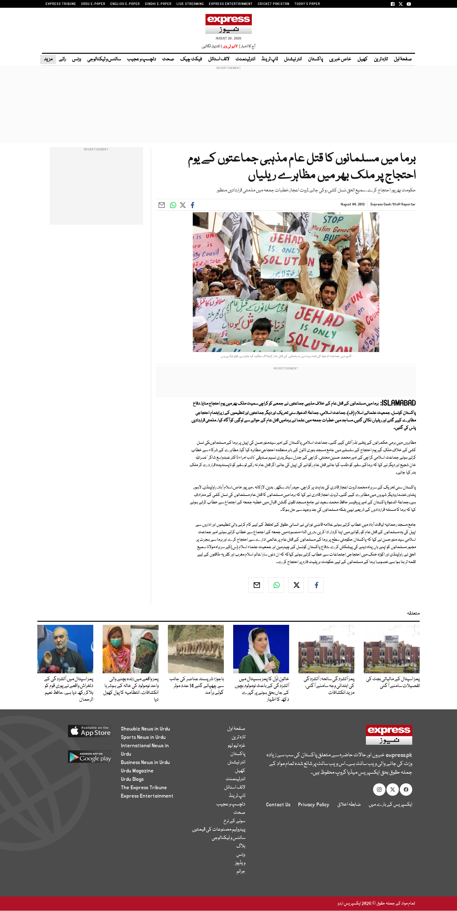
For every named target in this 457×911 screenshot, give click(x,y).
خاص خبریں (340, 59)
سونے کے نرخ (234, 821)
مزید (48, 59)
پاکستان (315, 59)
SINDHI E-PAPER (158, 4)
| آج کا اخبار (246, 46)
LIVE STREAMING (190, 4)
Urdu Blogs (132, 779)
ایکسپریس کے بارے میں (390, 804)
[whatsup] (276, 585)
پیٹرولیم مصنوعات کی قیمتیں (218, 829)
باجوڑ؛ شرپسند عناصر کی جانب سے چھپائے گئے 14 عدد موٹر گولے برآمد (196, 686)
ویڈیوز (240, 863)
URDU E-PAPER (93, 4)
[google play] (78, 758)
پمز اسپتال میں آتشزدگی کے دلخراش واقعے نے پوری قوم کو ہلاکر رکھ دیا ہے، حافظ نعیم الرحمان (68, 689)
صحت (168, 59)
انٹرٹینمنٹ (245, 59)
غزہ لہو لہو (236, 745)
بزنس (76, 59)
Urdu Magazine (137, 771)
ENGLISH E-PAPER (125, 4)
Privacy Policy (314, 804)
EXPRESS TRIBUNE (61, 4)
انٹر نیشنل (293, 59)
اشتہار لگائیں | (212, 46)
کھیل (363, 59)
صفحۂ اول (403, 59)
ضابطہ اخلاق (349, 804)
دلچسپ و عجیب (141, 59)
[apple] (78, 733)
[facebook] (316, 585)
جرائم (241, 871)
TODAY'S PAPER (307, 4)
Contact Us (278, 804)
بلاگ (240, 846)
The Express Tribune (144, 787)
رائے (62, 59)
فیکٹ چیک (191, 59)
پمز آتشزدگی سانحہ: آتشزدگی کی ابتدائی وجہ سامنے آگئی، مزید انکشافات (329, 686)
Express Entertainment (147, 796)
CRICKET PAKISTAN (273, 4)
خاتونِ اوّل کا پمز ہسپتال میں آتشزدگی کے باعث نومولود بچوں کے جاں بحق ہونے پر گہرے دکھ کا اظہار (262, 689)
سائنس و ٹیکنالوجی (104, 59)
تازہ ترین (381, 59)
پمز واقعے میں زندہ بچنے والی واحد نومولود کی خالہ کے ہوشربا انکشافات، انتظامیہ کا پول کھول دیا (131, 689)
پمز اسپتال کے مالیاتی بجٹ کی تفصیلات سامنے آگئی (393, 682)
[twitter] (296, 585)
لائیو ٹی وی (230, 46)
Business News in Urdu (145, 762)
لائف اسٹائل (218, 59)
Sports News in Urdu (143, 737)
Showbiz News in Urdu (145, 729)
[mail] (256, 585)
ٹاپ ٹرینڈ (269, 59)
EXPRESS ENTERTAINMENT (231, 4)
